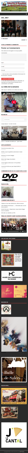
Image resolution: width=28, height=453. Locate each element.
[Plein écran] (25, 231)
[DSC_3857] (14, 36)
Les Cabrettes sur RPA (10, 212)
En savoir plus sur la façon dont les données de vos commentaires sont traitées (12, 82)
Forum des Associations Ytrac (7, 148)
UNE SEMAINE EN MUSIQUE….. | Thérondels (10, 205)
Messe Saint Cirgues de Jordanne (8, 159)
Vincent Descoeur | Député (7, 209)
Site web (3, 70)
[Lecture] (3, 231)
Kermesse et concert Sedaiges (7, 155)
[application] (14, 225)
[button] (26, 14)
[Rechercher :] (14, 119)
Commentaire (4, 53)
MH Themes (22, 451)
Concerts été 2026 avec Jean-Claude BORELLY (11, 166)
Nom (2, 62)
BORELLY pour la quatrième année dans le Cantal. (11, 151)
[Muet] (23, 231)
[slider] (13, 231)
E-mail (2, 66)
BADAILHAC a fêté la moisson (17, 203)
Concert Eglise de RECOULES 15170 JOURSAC (11, 162)
